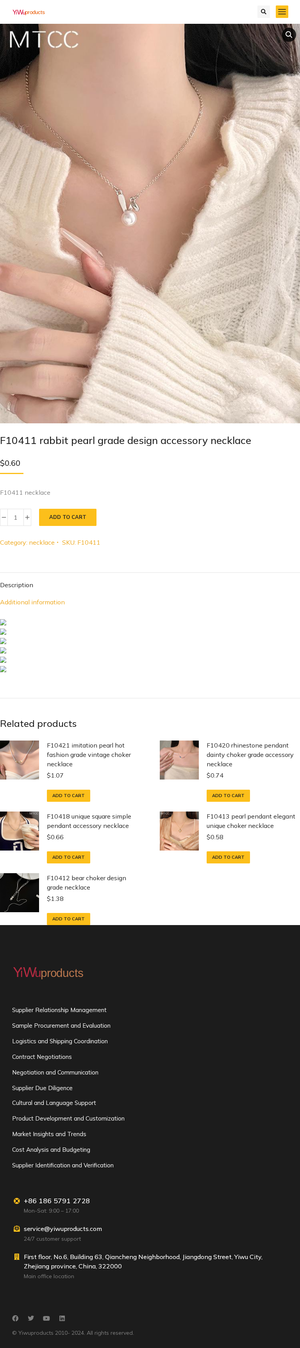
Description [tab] (16, 585)
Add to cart (67, 517)
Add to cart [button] (68, 795)
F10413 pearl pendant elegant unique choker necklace (251, 820)
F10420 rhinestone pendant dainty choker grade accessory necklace (250, 754)
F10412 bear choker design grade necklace (86, 882)
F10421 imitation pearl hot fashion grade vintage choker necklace (89, 754)
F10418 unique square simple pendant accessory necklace (89, 820)
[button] (289, 35)
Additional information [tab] (32, 602)
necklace (42, 542)
